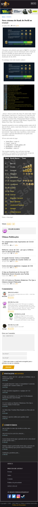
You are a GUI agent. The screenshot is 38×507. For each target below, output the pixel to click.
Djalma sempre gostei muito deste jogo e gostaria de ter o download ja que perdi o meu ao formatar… (18, 446)
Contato (10, 479)
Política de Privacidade (19, 505)
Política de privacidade (14, 482)
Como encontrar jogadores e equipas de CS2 (17, 266)
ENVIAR (9, 367)
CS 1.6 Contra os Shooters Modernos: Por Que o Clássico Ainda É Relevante (19, 281)
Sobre (9, 475)
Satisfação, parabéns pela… (11, 453)
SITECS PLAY (12, 486)
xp (13, 224)
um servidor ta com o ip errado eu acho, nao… (16, 428)
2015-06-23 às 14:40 (19, 314)
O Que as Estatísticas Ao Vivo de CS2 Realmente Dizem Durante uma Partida (15, 273)
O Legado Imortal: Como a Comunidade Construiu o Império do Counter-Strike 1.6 (16, 259)
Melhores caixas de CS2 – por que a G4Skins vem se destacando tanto (17, 251)
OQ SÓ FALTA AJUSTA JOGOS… (13, 433)
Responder (11, 297)
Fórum (9, 471)
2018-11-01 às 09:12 (13, 292)
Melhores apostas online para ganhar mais (15, 417)
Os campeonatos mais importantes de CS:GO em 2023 (18, 243)
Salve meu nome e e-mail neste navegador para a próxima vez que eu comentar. (17, 362)
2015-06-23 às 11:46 (13, 325)
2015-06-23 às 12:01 (13, 302)
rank (9, 224)
